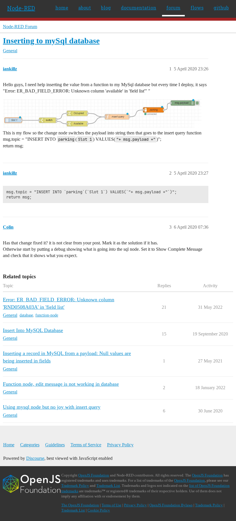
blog (106, 8)
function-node (46, 315)
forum (173, 8)
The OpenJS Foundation (80, 505)
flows (197, 8)
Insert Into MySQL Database (33, 330)
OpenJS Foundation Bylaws (171, 505)
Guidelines (55, 444)
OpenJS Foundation (93, 475)
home (61, 8)
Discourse (35, 458)
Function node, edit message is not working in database (61, 384)
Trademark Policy (75, 485)
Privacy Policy (120, 444)
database (26, 315)
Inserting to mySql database (51, 40)
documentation (138, 8)
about (84, 8)
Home (8, 444)
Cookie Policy (98, 510)
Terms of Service (86, 444)
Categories (29, 444)
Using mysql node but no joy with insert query (51, 407)
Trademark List (108, 485)
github (221, 8)
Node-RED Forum (20, 26)
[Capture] (102, 113)
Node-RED (21, 8)
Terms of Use (111, 505)
